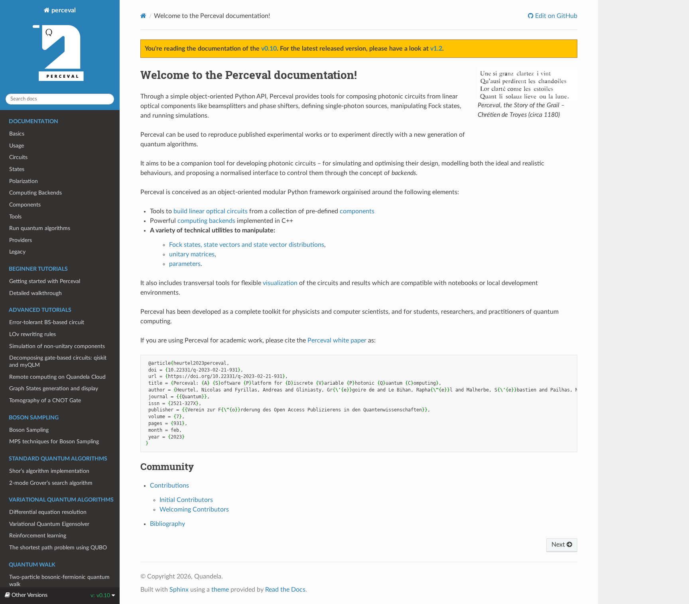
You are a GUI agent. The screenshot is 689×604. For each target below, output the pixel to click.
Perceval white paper (336, 340)
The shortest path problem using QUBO (58, 548)
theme (220, 589)
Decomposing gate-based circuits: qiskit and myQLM (57, 361)
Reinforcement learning (37, 536)
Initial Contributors (186, 500)
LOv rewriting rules (32, 334)
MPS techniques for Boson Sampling (54, 442)
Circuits (18, 157)
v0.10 (269, 48)
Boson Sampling (29, 430)
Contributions (169, 485)
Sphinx (179, 589)
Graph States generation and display (53, 389)
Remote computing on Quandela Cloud (57, 377)
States (16, 169)
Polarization (23, 181)
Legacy (17, 252)
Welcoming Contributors (194, 509)
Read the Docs (285, 589)
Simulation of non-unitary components (57, 346)
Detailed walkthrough (35, 293)
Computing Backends (35, 193)
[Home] (143, 15)
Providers (20, 240)
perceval (63, 10)
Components (25, 205)
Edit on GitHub (555, 16)
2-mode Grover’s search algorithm (51, 483)
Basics (16, 134)
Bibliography (167, 524)
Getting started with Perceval (44, 281)
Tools (15, 217)
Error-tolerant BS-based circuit (46, 322)
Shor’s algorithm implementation (49, 471)
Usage (16, 146)
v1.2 (436, 48)
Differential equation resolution (48, 512)
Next (559, 544)
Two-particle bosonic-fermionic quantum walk (59, 580)
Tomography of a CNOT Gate (45, 400)
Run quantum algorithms (39, 228)
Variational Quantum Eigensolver (49, 524)
